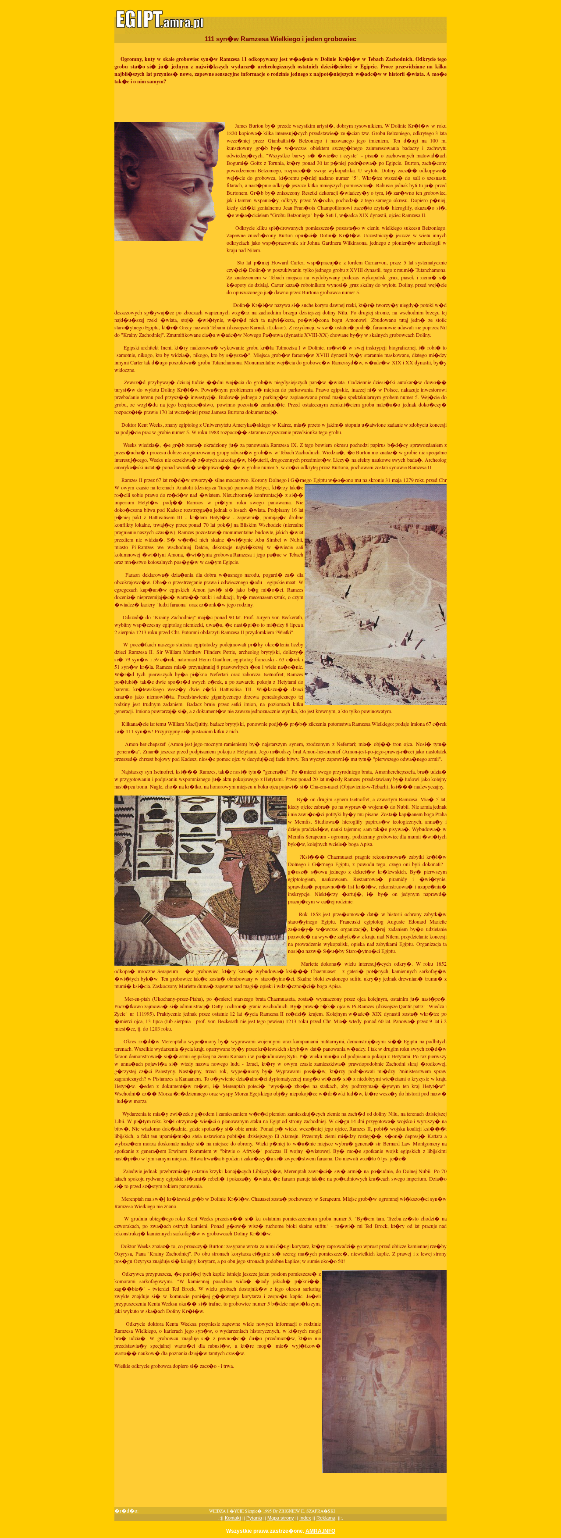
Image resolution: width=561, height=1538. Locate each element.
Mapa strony (280, 1517)
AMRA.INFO (320, 1531)
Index (305, 1517)
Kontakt (233, 1517)
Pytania (254, 1517)
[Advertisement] (280, 103)
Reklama (325, 1517)
